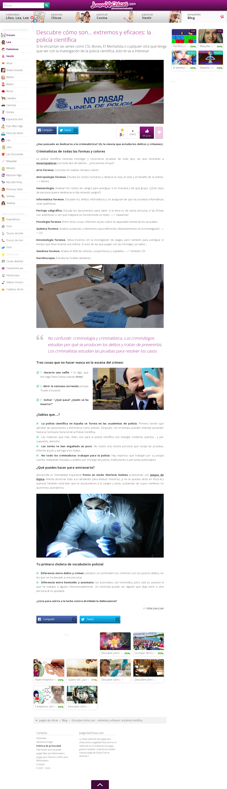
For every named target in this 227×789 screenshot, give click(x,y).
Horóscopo (13, 275)
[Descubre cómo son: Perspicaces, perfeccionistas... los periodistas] (82, 694)
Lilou (9, 147)
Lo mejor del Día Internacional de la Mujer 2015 (149, 653)
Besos (9, 91)
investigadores (46, 163)
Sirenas (10, 196)
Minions (10, 168)
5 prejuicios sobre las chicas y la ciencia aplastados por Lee (49, 706)
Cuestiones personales (17, 268)
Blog (194, 16)
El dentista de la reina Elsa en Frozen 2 (184, 67)
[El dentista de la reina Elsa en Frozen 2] (184, 57)
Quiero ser (12, 254)
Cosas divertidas (15, 261)
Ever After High (14, 126)
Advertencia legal (44, 741)
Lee (8, 140)
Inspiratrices (13, 219)
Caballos (11, 98)
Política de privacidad (48, 745)
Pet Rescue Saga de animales (184, 46)
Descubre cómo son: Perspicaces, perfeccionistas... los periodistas (83, 706)
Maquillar (11, 161)
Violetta (10, 203)
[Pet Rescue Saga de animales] (184, 36)
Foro (9, 247)
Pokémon (12, 49)
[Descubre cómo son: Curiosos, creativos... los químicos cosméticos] (115, 667)
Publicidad (41, 738)
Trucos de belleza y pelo (17, 233)
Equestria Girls (14, 119)
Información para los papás (48, 749)
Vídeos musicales (16, 282)
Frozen (10, 35)
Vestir (147, 16)
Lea (8, 42)
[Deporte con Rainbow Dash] (210, 57)
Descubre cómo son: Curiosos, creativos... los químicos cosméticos (116, 679)
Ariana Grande (14, 70)
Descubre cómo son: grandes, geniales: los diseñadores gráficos (116, 653)
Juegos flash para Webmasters (50, 753)
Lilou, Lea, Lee (17, 16)
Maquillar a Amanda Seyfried (211, 46)
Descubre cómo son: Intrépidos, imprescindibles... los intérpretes (149, 679)
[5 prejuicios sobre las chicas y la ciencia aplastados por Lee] (49, 694)
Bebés (10, 84)
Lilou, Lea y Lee (155, 608)
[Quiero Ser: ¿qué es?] (82, 667)
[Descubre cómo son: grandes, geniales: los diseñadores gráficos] (115, 641)
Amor (9, 63)
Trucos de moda (15, 240)
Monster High (14, 175)
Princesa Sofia (14, 189)
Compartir (48, 130)
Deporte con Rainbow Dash (211, 67)
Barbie (10, 77)
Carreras (11, 105)
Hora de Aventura (16, 133)
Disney (10, 112)
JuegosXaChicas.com (113, 5)
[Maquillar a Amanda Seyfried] (210, 36)
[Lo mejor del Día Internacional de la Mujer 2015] (148, 641)
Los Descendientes (17, 154)
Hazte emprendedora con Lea (49, 679)
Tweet (70, 130)
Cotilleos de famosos (17, 289)
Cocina (102, 16)
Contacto (40, 764)
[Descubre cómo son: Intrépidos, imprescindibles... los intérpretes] (148, 667)
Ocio (9, 226)
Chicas (56, 16)
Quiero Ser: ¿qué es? (80, 679)
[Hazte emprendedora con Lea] (49, 667)
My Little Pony (14, 182)
